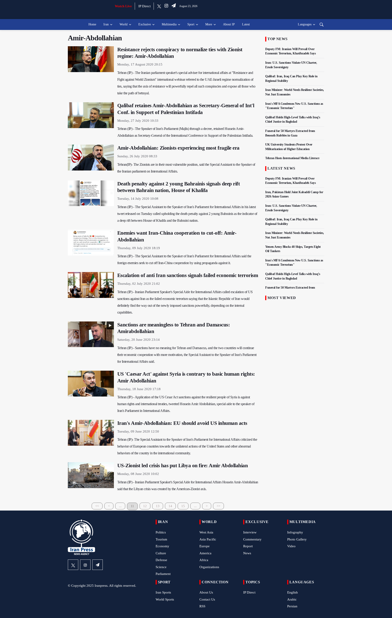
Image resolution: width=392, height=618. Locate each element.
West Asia (206, 532)
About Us (206, 592)
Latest (246, 24)
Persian (292, 606)
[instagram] (166, 6)
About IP (229, 24)
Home (92, 24)
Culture (161, 553)
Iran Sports (163, 592)
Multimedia (169, 24)
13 (157, 506)
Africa (203, 560)
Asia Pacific (207, 539)
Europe (204, 546)
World (123, 24)
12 (145, 506)
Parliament (163, 574)
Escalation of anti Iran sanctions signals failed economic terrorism (187, 275)
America (205, 553)
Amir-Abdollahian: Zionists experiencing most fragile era (178, 148)
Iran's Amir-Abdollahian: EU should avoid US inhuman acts (182, 423)
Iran (106, 24)
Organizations (209, 567)
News (247, 553)
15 (183, 506)
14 (170, 506)
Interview (250, 532)
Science (161, 567)
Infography (295, 532)
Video (291, 546)
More (208, 24)
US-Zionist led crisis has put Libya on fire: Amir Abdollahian (182, 465)
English (292, 592)
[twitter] (159, 6)
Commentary (252, 539)
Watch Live (123, 6)
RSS (202, 606)
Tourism (161, 539)
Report (248, 546)
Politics (161, 532)
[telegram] (174, 6)
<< (97, 506)
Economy (162, 546)
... (120, 506)
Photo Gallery (297, 539)
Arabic (292, 599)
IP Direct (144, 6)
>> (218, 506)
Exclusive (144, 24)
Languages (304, 24)
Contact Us (207, 599)
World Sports (165, 599)
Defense (161, 560)
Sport (190, 24)
